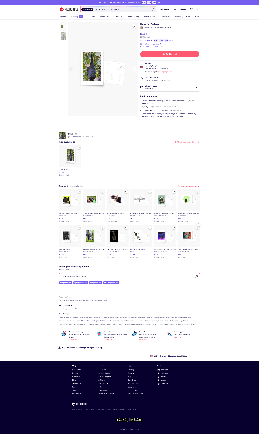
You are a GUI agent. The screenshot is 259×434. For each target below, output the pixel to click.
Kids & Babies (149, 17)
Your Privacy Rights (135, 394)
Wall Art (119, 17)
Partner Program (104, 377)
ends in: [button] (122, 2)
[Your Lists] (191, 9)
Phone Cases (105, 17)
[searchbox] (129, 276)
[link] (65, 282)
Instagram (165, 370)
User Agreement (77, 409)
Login (74, 387)
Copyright (132, 387)
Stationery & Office (182, 17)
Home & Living (133, 17)
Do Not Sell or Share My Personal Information (110, 409)
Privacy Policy (89, 409)
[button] (63, 26)
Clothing (76, 17)
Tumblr (163, 380)
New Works (76, 377)
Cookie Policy (131, 409)
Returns (131, 373)
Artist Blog (102, 390)
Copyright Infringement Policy (90, 348)
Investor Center (104, 373)
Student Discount (78, 383)
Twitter (163, 377)
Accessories (165, 17)
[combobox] (118, 9)
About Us (102, 370)
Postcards (63, 297)
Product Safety (133, 383)
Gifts (197, 17)
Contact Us (132, 390)
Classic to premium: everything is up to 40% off (119, 2)
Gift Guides (76, 370)
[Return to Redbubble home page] (69, 9)
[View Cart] (196, 9)
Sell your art (103, 383)
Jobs (100, 387)
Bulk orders (76, 394)
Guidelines (132, 380)
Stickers (92, 17)
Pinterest (164, 384)
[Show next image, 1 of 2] (134, 69)
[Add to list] (133, 26)
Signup (74, 390)
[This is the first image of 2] (71, 69)
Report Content (68, 348)
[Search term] (153, 9)
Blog (74, 380)
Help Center (132, 377)
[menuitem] (63, 16)
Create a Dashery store (107, 394)
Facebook (165, 373)
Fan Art (75, 373)
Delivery (131, 370)
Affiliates (101, 380)
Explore (63, 17)
